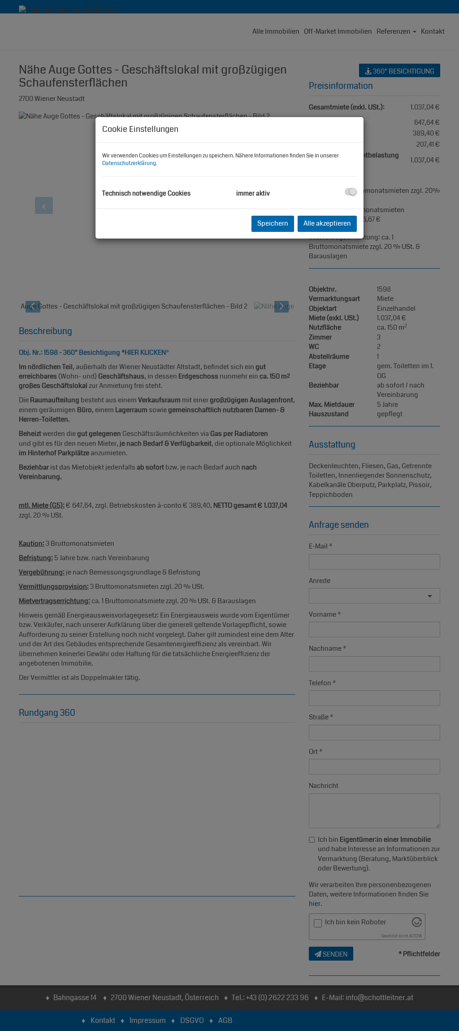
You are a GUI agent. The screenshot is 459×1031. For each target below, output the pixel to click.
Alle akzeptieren (327, 223)
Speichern (272, 223)
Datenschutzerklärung (129, 163)
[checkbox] (351, 192)
